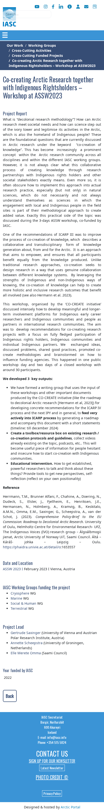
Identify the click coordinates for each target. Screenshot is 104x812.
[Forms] (95, 6)
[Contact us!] (86, 6)
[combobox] (27, 14)
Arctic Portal (70, 807)
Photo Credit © (52, 777)
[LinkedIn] (61, 6)
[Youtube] (37, 6)
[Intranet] (78, 6)
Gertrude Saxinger (26, 632)
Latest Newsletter (52, 767)
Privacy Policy (52, 793)
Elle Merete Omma (26, 653)
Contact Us (52, 754)
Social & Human (23, 603)
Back (10, 696)
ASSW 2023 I (13, 569)
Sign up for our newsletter (52, 761)
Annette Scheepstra (27, 643)
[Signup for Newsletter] (69, 6)
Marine (17, 598)
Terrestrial (19, 608)
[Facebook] (53, 6)
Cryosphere (20, 593)
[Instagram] (45, 6)
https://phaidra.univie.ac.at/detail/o (32, 547)
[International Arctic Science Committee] (9, 22)
